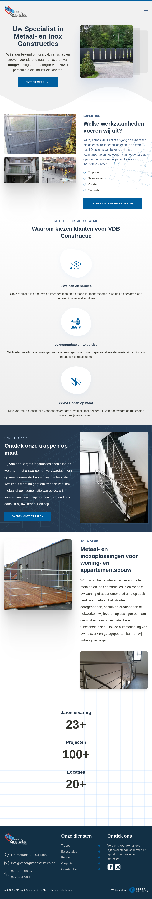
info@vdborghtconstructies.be (33, 863)
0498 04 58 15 (21, 877)
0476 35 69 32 (21, 871)
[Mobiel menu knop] (146, 11)
